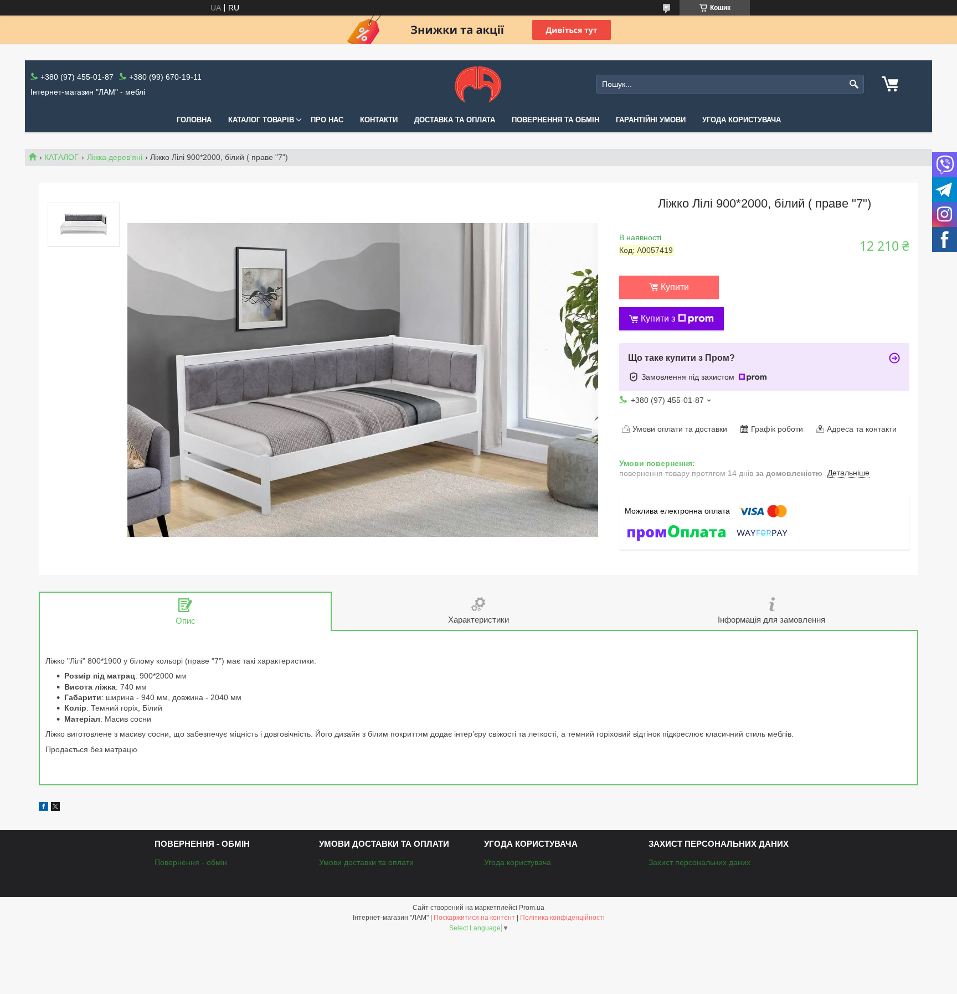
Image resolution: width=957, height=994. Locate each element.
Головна (194, 120)
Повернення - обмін (191, 862)
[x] (55, 808)
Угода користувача (741, 120)
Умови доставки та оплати (366, 862)
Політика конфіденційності (562, 917)
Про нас (327, 120)
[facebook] (43, 808)
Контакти (379, 120)
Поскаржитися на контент (474, 917)
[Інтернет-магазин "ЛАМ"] (478, 84)
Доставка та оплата (454, 120)
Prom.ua (531, 908)
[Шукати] (854, 84)
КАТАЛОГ (61, 157)
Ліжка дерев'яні (114, 157)
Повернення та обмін (555, 120)
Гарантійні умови (651, 120)
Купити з (658, 318)
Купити (675, 287)
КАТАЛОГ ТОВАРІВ (261, 120)
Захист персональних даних (699, 862)
